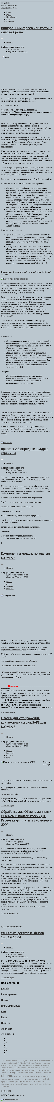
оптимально (12, 1065)
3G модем (47, 1073)
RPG (3, 1011)
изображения (37, 1063)
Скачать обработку (9, 913)
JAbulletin (9, 1082)
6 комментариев (8, 712)
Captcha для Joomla (20, 1082)
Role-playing (45, 1065)
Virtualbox (23, 1063)
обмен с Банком (20, 1077)
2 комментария (7, 977)
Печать (9, 42)
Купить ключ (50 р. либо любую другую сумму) (24, 672)
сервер (12, 1072)
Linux (4, 1017)
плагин (9, 755)
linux (27, 1077)
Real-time (30, 1068)
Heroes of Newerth (35, 1084)
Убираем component (36, 1082)
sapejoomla (46, 1061)
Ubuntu (20, 954)
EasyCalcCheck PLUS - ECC (11, 1068)
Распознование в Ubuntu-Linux (27, 1073)
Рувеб (16, 429)
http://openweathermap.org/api (13, 650)
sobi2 (41, 1073)
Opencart (20, 470)
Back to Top (6, 1091)
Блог (19, 49)
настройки (21, 1065)
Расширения (22, 575)
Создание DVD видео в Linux (22, 1061)
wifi (48, 1070)
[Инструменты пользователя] (2, 38)
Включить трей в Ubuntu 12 (40, 1077)
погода (9, 584)
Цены (44, 1070)
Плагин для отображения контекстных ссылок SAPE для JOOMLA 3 (23, 722)
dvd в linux (47, 1084)
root (6, 1065)
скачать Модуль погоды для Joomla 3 (18, 665)
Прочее (20, 842)
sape (8, 758)
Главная (4, 1079)
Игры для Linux (10, 1005)
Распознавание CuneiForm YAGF (29, 1070)
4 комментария (7, 805)
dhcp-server (30, 1065)
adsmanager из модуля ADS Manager (15, 1084)
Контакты (46, 1063)
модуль (10, 1079)
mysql (3, 1082)
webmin (46, 1079)
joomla (9, 581)
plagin (15, 1063)
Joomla (5, 988)
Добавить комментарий (11, 927)
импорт (37, 1065)
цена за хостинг (20, 219)
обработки (5, 1086)
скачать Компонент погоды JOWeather (19, 661)
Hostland (23, 417)
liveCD (9, 1070)
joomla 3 (10, 589)
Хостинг (5, 110)
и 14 (2, 1061)
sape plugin (13, 794)
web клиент (37, 1061)
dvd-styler (4, 1073)
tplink (30, 1063)
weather (9, 586)
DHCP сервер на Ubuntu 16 (32, 1079)
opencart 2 (17, 1079)
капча (24, 1068)
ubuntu (7, 1076)
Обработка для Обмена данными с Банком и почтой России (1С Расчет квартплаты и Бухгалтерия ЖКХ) (26, 818)
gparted (10, 1063)
